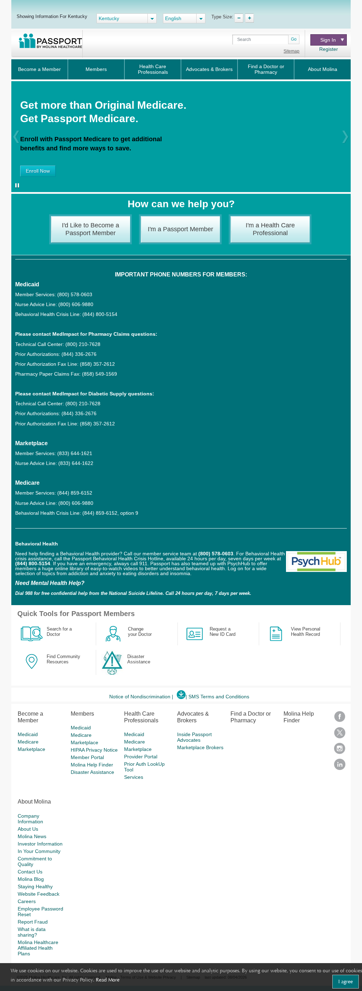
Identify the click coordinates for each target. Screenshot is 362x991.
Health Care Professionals (153, 69)
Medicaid (28, 734)
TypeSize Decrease (238, 18)
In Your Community (39, 851)
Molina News (32, 836)
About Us (28, 829)
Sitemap (291, 51)
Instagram (339, 751)
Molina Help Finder (92, 765)
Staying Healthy (35, 886)
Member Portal (87, 757)
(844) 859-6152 (74, 493)
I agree (345, 981)
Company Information (30, 818)
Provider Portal (140, 756)
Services (133, 777)
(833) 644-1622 (75, 463)
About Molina (322, 69)
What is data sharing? (32, 932)
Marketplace (31, 749)
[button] (16, 136)
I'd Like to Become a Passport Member (90, 229)
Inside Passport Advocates (194, 737)
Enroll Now (38, 171)
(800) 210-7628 (82, 344)
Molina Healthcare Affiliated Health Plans (38, 947)
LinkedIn (339, 767)
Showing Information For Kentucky (52, 16)
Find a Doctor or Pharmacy (266, 69)
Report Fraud (33, 922)
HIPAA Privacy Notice (94, 750)
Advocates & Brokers (209, 69)
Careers (27, 901)
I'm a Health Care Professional (270, 229)
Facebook (339, 719)
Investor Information (40, 844)
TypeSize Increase (249, 18)
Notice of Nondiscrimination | (141, 696)
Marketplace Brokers (200, 747)
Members (96, 69)
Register (328, 49)
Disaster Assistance (92, 772)
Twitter (339, 735)
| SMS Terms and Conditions (217, 696)
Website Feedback (38, 894)
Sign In (328, 40)
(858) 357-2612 (97, 364)
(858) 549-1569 (99, 374)
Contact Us (30, 871)
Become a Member (39, 69)
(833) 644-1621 (74, 453)
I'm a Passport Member (180, 229)
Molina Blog (31, 879)
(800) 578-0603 (74, 294)
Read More (107, 980)
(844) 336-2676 (79, 354)
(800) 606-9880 (75, 304)
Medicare (28, 742)
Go (294, 39)
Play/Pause (15, 186)
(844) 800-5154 (99, 314)
